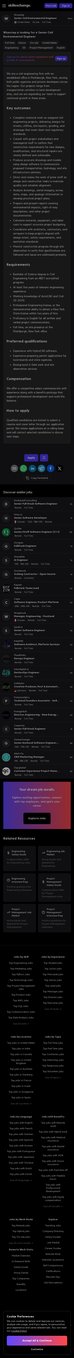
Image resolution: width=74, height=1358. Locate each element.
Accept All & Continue (37, 1340)
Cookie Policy (19, 1330)
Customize (37, 1349)
